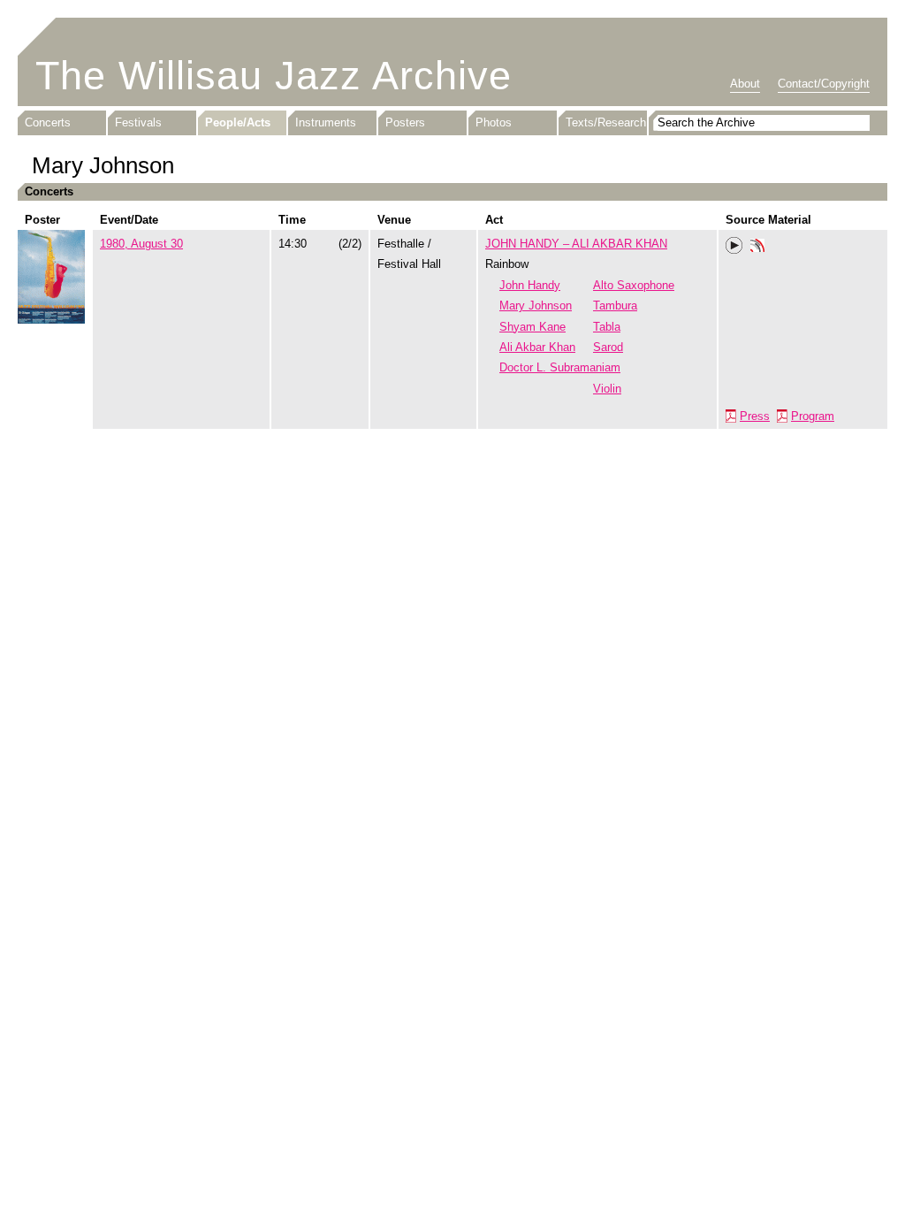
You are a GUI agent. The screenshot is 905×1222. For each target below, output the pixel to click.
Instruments (325, 122)
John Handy (529, 285)
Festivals (138, 122)
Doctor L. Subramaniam (559, 367)
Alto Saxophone (633, 285)
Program (812, 416)
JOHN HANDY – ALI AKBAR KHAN (576, 243)
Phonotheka (757, 247)
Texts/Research (606, 122)
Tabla (606, 326)
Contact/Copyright (824, 83)
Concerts (48, 122)
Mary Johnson (535, 305)
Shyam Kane (532, 326)
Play (734, 246)
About (745, 83)
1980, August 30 (141, 243)
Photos (493, 122)
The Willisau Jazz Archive (273, 75)
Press (755, 416)
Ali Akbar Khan (537, 347)
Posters (405, 122)
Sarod (608, 347)
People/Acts (237, 122)
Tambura (615, 305)
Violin (607, 388)
